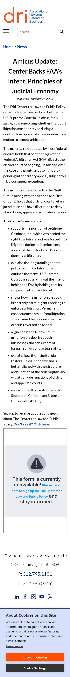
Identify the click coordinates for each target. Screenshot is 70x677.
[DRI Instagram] (33, 596)
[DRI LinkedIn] (16, 596)
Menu (6, 31)
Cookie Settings (35, 668)
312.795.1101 (37, 574)
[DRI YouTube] (41, 596)
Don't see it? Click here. (32, 424)
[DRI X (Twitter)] (50, 596)
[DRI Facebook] (25, 596)
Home (8, 46)
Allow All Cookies (35, 657)
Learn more (14, 646)
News (22, 46)
